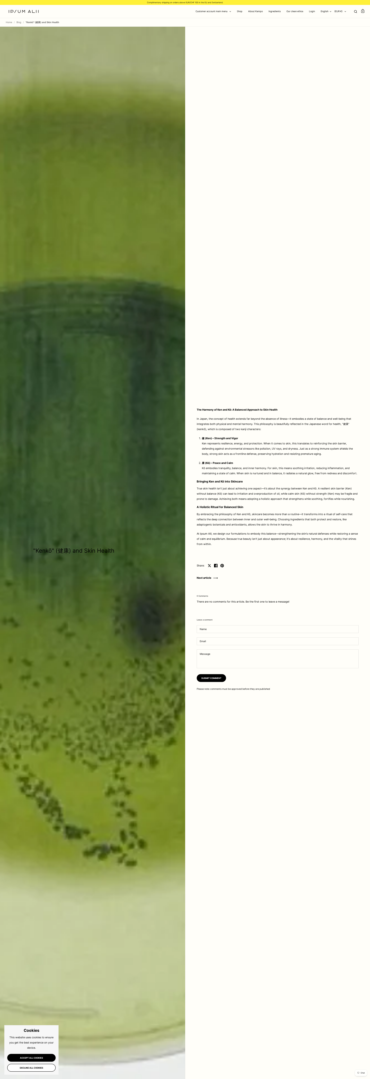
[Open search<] (355, 11)
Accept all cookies (31, 1058)
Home (9, 22)
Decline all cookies (31, 1068)
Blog (18, 22)
